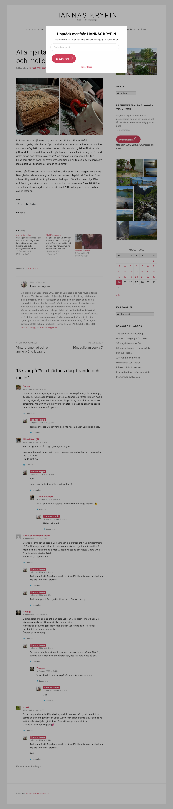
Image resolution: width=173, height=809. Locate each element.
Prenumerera (62, 58)
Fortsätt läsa (86, 67)
